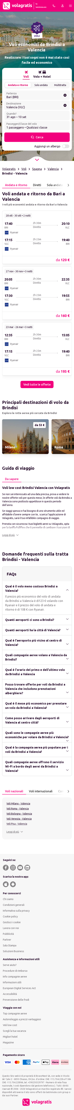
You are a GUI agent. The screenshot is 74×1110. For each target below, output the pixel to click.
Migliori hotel (10, 1036)
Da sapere (11, 479)
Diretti (37, 185)
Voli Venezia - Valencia (19, 818)
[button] (10, 535)
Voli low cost (10, 1025)
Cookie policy (10, 916)
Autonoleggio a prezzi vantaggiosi (22, 1019)
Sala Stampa (9, 945)
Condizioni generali (13, 904)
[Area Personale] (62, 6)
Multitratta (60, 85)
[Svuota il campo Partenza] (65, 95)
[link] (37, 237)
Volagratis (9, 169)
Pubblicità (8, 933)
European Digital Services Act (19, 988)
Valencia (53, 169)
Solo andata (41, 85)
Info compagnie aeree (15, 976)
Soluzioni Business (13, 951)
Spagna (37, 169)
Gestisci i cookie (12, 922)
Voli (23, 169)
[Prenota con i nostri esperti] (54, 5)
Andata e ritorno (18, 85)
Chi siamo (8, 899)
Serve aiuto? (10, 965)
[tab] (26, 74)
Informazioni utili (12, 982)
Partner (7, 939)
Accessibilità (10, 994)
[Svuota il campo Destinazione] (65, 105)
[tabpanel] (37, 288)
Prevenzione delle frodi (16, 999)
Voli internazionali (40, 791)
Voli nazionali (14, 791)
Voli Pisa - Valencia (16, 823)
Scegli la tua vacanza (14, 1030)
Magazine (8, 1042)
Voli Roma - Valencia (17, 808)
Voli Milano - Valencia (18, 803)
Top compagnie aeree (15, 1013)
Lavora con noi (11, 928)
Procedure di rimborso (15, 970)
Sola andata (55, 185)
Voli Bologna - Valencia (19, 813)
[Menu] (70, 5)
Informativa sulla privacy (16, 910)
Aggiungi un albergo (47, 146)
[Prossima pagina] (68, 185)
